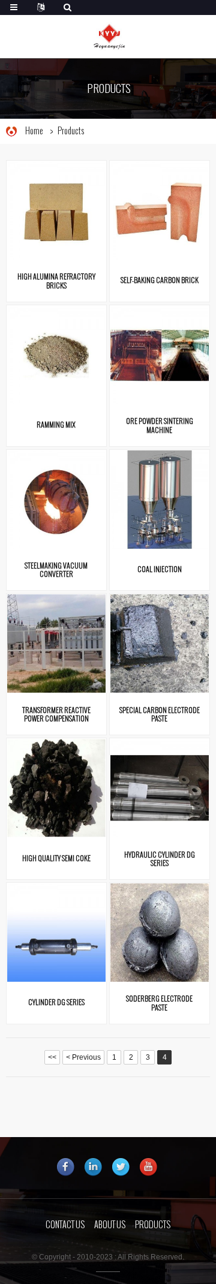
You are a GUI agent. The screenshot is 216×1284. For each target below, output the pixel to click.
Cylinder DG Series (56, 1002)
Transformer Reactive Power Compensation (56, 713)
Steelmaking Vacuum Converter (56, 569)
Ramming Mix (56, 424)
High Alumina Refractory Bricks (56, 280)
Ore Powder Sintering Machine (159, 424)
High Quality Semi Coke (56, 858)
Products (71, 131)
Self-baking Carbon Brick (160, 280)
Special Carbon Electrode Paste (159, 713)
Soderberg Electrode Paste (159, 1002)
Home (34, 131)
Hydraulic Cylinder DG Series (159, 858)
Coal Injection (159, 569)
